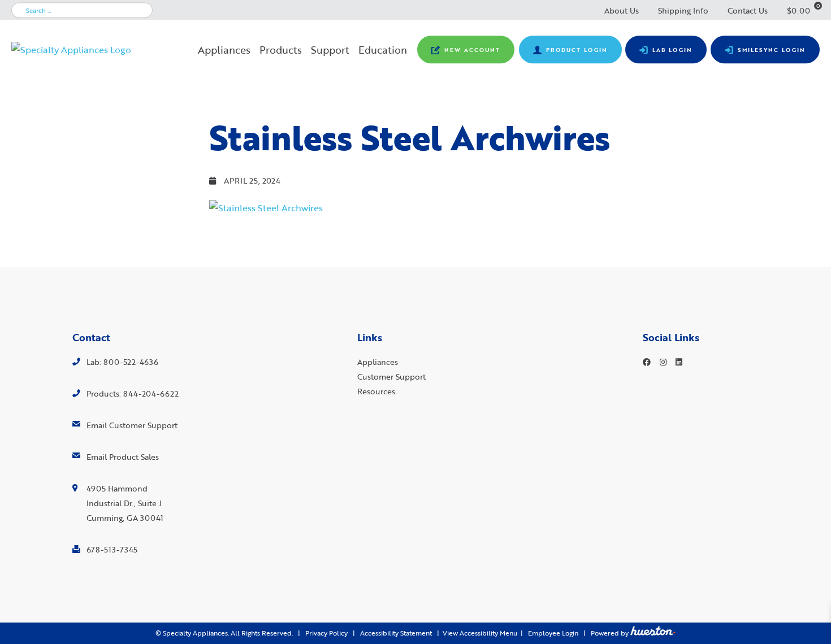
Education (382, 49)
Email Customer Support (132, 425)
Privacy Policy (326, 633)
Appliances (224, 49)
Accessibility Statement (396, 633)
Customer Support (391, 376)
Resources (376, 391)
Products (280, 49)
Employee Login (553, 633)
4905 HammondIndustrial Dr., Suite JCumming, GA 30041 (124, 503)
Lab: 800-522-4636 (122, 361)
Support (330, 49)
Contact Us (748, 10)
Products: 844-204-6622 (132, 393)
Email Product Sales (122, 456)
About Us (621, 10)
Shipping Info (683, 10)
